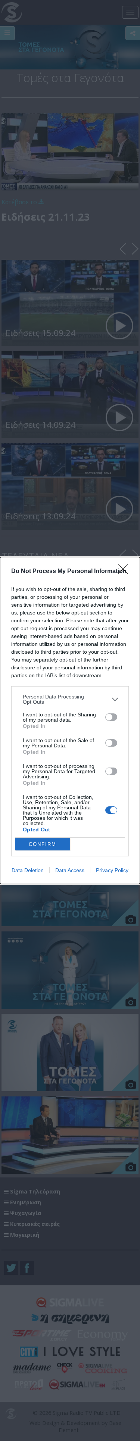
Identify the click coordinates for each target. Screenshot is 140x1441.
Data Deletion (28, 870)
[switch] (111, 717)
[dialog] (70, 720)
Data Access (69, 870)
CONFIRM (42, 844)
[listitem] (70, 699)
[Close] (125, 571)
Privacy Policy (112, 870)
